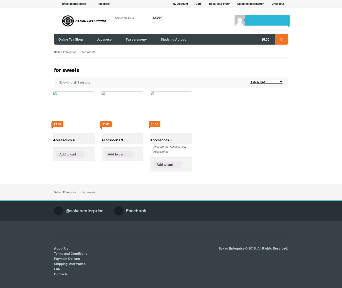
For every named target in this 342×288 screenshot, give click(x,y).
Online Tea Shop (70, 39)
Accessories (160, 146)
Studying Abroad (173, 39)
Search (157, 17)
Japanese (104, 39)
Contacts (61, 274)
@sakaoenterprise (74, 4)
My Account (180, 4)
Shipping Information (250, 4)
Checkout (278, 4)
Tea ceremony (136, 39)
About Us (61, 248)
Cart (198, 4)
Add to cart (67, 154)
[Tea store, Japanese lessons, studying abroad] (80, 21)
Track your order (219, 4)
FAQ (57, 269)
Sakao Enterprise (65, 52)
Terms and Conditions (70, 253)
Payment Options (67, 258)
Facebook (104, 4)
